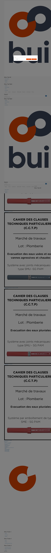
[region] (26, 58)
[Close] (37, 56)
